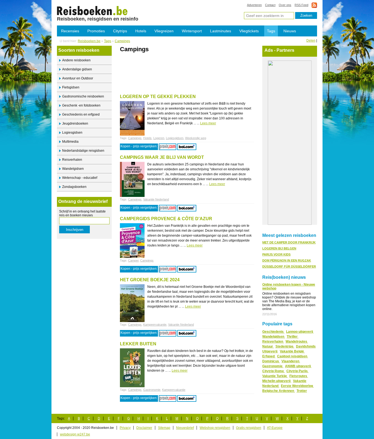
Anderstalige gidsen (77, 69)
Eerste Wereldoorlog (297, 386)
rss (314, 5)
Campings (92, 10)
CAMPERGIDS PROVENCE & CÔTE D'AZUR (166, 218)
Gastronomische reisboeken (83, 96)
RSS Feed (301, 5)
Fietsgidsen (70, 87)
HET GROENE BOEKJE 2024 (150, 279)
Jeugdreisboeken (75, 123)
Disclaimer (144, 428)
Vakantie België (292, 351)
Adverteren (254, 5)
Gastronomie (151, 389)
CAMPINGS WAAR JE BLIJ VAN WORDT (162, 157)
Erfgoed (268, 356)
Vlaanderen (290, 361)
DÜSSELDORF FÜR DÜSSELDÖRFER (289, 266)
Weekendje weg (195, 138)
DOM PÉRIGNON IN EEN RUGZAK (286, 260)
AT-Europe (275, 428)
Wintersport (192, 31)
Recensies (70, 31)
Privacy (125, 428)
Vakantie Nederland (156, 199)
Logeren (158, 138)
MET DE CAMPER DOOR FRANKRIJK (289, 242)
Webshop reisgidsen (215, 428)
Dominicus (271, 361)
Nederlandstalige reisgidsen (83, 151)
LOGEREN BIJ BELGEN (279, 248)
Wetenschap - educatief (79, 178)
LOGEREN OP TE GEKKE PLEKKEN (158, 96)
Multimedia (70, 142)
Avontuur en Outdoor (77, 78)
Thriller (292, 336)
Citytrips (120, 31)
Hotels (140, 31)
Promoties (96, 31)
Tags (271, 31)
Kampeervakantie (154, 324)
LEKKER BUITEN (138, 344)
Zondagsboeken (74, 187)
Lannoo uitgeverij (300, 332)
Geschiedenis (273, 332)
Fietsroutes (298, 376)
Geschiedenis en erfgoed (81, 114)
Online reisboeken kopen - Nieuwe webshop (288, 286)
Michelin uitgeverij (276, 381)
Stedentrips (284, 346)
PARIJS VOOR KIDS (276, 254)
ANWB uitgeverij (298, 366)
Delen (310, 40)
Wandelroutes (297, 341)
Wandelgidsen (73, 169)
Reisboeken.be (89, 41)
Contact (270, 5)
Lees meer (208, 123)
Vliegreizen (164, 31)
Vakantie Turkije (275, 376)
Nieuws (289, 31)
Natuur (268, 346)
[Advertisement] (184, 65)
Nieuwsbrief (185, 428)
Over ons (285, 5)
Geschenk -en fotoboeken (81, 105)
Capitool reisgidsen (292, 356)
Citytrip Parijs (297, 371)
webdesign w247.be (75, 434)
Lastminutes (220, 31)
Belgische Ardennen (278, 391)
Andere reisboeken (76, 60)
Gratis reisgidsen (248, 428)
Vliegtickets (249, 31)
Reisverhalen (72, 160)
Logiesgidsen (72, 132)
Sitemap (164, 428)
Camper (133, 260)
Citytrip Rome (273, 371)
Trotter (302, 391)
